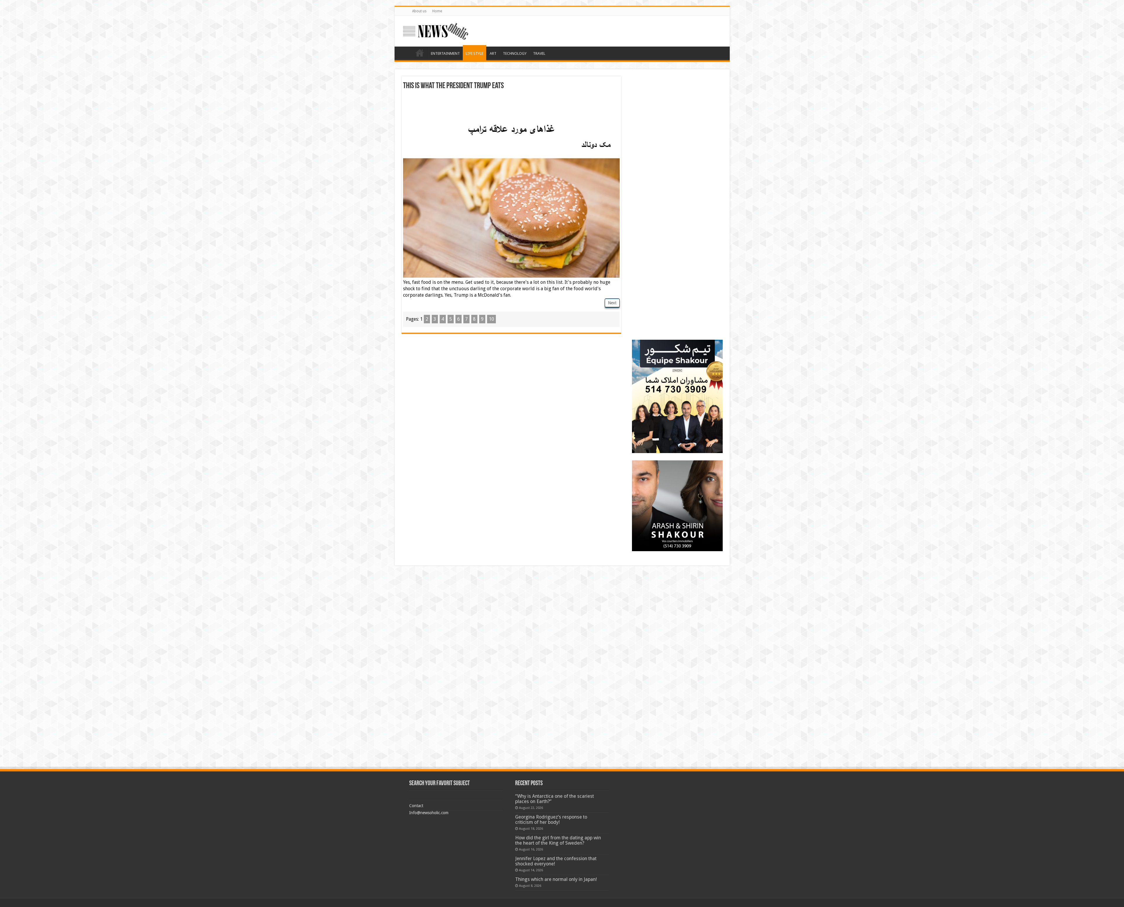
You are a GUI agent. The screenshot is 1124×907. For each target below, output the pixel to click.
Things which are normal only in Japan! (556, 879)
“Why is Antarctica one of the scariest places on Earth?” (554, 798)
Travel (539, 53)
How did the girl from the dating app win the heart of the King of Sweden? (558, 840)
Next (612, 302)
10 (491, 319)
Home (437, 11)
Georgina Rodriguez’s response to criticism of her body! (551, 819)
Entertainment (445, 53)
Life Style (474, 53)
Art (493, 53)
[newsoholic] (435, 30)
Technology (515, 53)
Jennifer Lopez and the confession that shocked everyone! (556, 861)
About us (419, 11)
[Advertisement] (511, 106)
